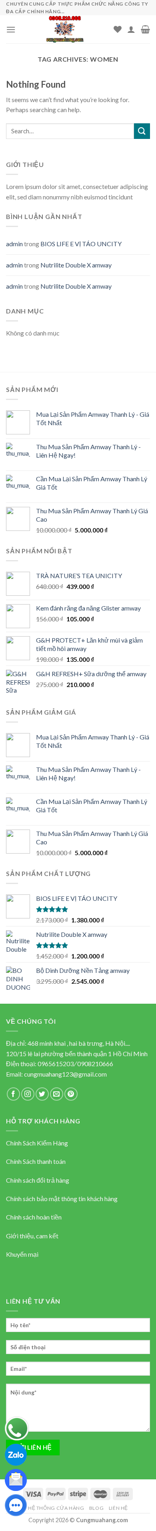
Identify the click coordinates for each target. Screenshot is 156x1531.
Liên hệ (118, 1508)
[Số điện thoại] (17, 1427)
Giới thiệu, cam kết (32, 1236)
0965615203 (56, 1063)
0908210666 (95, 1063)
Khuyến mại (22, 1254)
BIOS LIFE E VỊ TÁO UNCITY (81, 243)
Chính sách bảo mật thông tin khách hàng (62, 1198)
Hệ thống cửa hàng (56, 1508)
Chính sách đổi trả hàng (37, 1180)
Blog (96, 1508)
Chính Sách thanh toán (36, 1161)
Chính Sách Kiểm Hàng (37, 1143)
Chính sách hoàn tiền (34, 1217)
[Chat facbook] (16, 1504)
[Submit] (142, 131)
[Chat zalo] (16, 1453)
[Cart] (145, 29)
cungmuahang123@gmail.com (65, 1074)
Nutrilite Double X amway (76, 265)
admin (14, 243)
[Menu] (11, 29)
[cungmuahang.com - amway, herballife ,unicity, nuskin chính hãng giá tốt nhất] (65, 29)
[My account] (131, 29)
